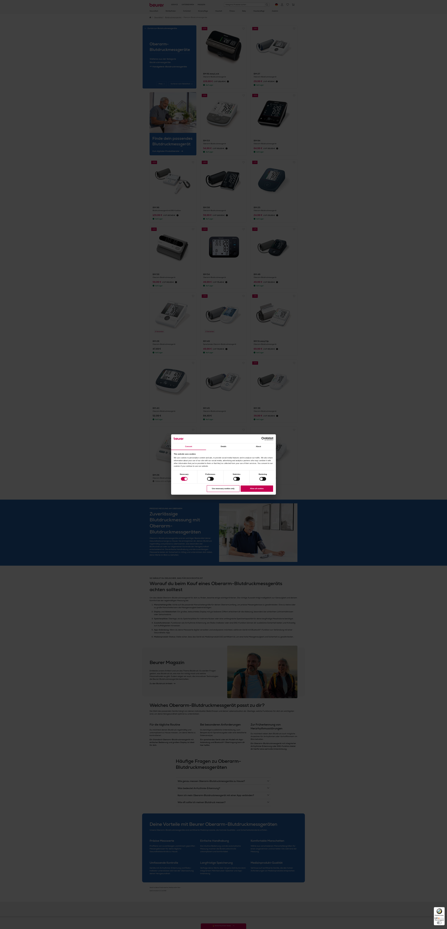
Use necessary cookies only (223, 488)
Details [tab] (223, 446)
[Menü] (443, 908)
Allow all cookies (257, 488)
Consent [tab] (188, 446)
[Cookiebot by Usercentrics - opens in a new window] (263, 439)
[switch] (210, 479)
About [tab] (258, 446)
